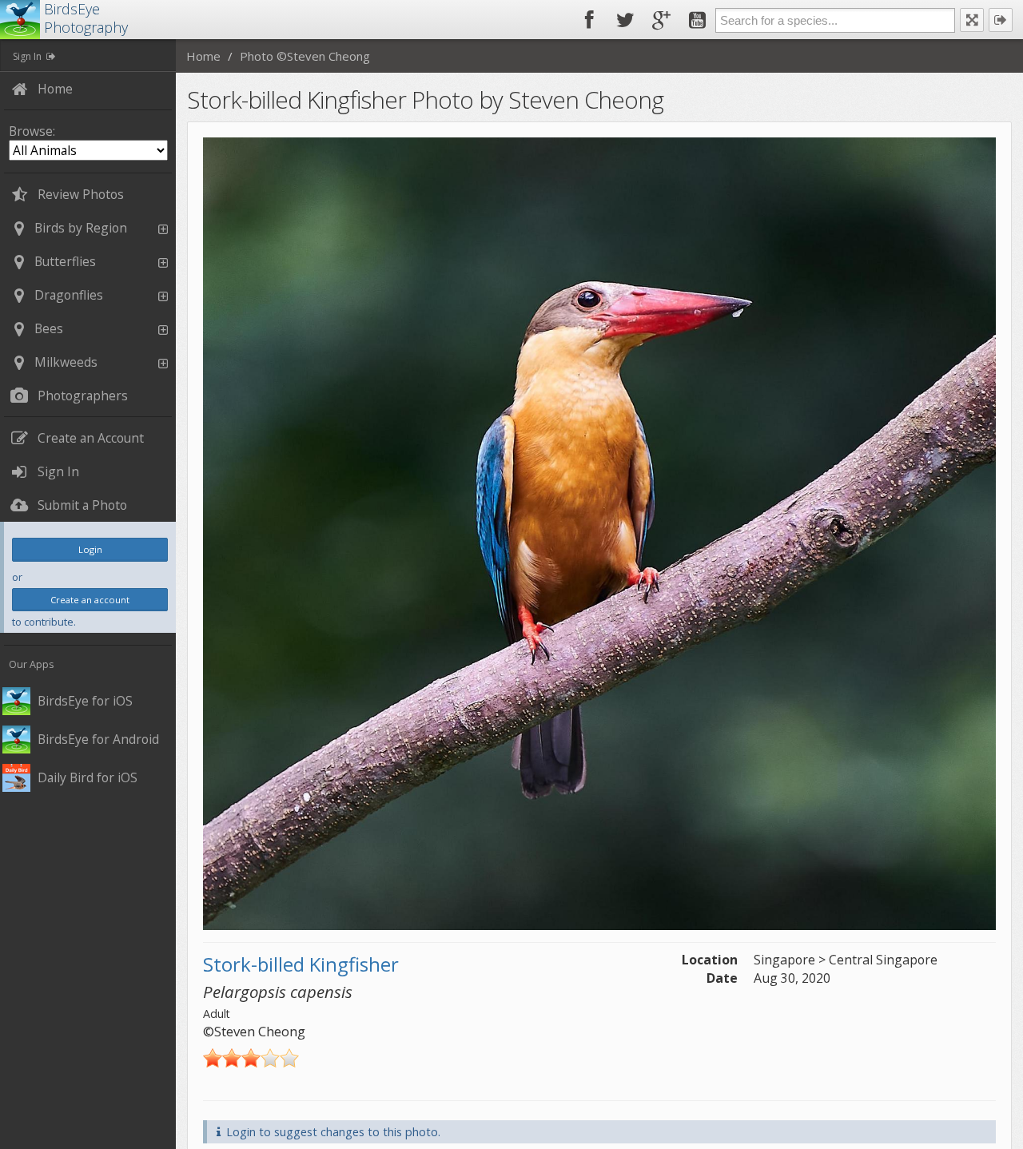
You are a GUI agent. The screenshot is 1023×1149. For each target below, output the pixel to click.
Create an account (89, 600)
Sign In (27, 56)
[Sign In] (1001, 20)
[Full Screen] (972, 20)
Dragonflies (68, 295)
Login (90, 549)
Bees (48, 328)
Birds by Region (80, 228)
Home (203, 56)
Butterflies (65, 261)
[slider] (251, 1057)
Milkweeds (66, 362)
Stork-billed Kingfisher (301, 964)
